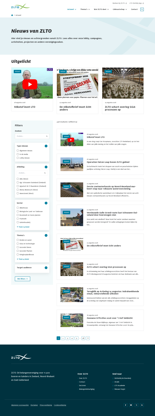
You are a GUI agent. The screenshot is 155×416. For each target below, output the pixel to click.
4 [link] (72, 338)
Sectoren (82, 385)
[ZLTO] (20, 6)
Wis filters (21, 279)
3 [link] (67, 338)
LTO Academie (119, 385)
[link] (88, 338)
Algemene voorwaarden (20, 405)
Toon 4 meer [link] (24, 259)
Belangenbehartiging (87, 389)
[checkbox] (32, 150)
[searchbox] (32, 173)
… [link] (80, 338)
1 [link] (58, 338)
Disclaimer (34, 405)
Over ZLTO (83, 378)
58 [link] (83, 338)
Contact (82, 382)
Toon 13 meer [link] (24, 227)
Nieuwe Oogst (119, 389)
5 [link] (76, 338)
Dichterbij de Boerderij (122, 378)
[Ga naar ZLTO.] (12, 15)
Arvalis (116, 382)
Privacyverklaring (46, 405)
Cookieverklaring (60, 405)
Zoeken (18, 131)
